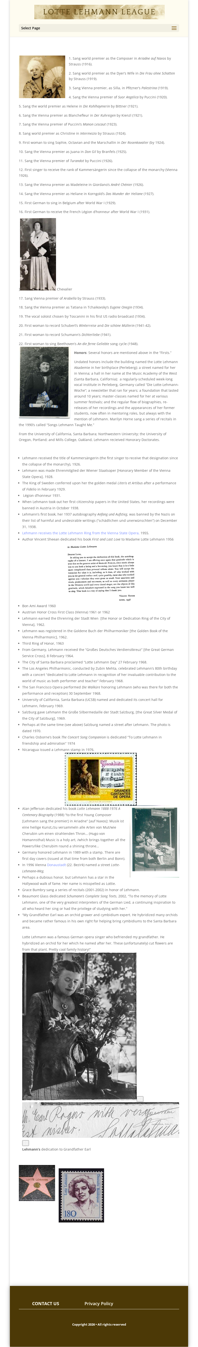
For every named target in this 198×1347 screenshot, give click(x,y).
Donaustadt (56, 864)
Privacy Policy (99, 1303)
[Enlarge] (140, 1099)
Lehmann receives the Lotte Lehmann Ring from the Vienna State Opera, (81, 533)
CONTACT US (45, 1303)
